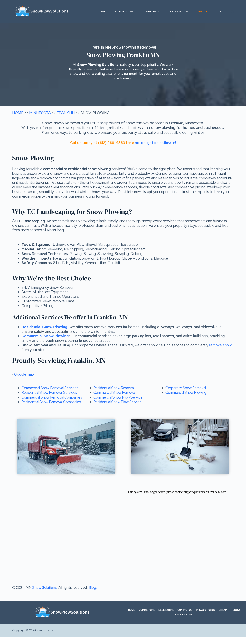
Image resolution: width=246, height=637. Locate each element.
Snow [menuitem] (236, 610)
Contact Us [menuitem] (179, 11)
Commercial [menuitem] (124, 11)
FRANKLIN (66, 112)
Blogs (93, 587)
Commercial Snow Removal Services (50, 388)
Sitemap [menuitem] (224, 610)
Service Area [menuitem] (184, 614)
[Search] (232, 11)
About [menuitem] (202, 11)
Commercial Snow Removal (114, 392)
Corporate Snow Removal (185, 388)
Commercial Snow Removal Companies (52, 397)
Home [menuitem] (102, 11)
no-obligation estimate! (155, 142)
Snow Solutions (44, 587)
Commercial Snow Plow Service (118, 397)
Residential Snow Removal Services (49, 392)
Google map (24, 374)
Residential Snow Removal (113, 388)
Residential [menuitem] (152, 11)
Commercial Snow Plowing (185, 392)
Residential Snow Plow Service (117, 402)
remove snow (220, 345)
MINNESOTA (40, 112)
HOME (17, 112)
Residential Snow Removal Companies (51, 402)
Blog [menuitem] (221, 11)
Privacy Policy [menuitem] (205, 610)
